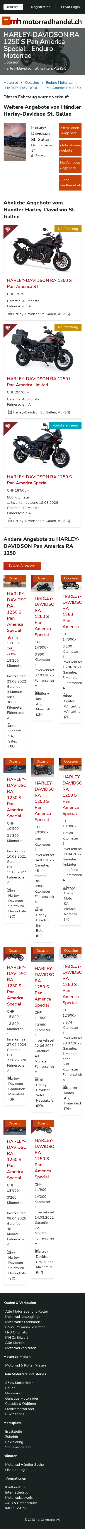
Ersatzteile (13, 1431)
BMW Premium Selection (25, 1327)
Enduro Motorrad (59, 82)
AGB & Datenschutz (21, 1503)
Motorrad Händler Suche (24, 1464)
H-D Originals (16, 1332)
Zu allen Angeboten (22, 566)
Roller (10, 1388)
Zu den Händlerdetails (70, 183)
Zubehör (11, 1436)
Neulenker (13, 1393)
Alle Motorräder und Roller (26, 1311)
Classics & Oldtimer (20, 1403)
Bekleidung (14, 1442)
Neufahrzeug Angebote (70, 165)
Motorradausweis (19, 1497)
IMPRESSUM (15, 1508)
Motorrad (10, 82)
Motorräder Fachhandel (23, 1322)
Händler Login (16, 1469)
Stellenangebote (18, 1447)
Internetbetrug (16, 1492)
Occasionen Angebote (70, 130)
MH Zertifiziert (16, 1337)
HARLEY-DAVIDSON (22, 87)
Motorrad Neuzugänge (22, 1316)
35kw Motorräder (19, 1382)
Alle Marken (15, 1342)
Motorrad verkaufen (20, 1348)
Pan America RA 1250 (63, 87)
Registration (40, 7)
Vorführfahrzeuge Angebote (70, 148)
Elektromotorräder (19, 1409)
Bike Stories (14, 1414)
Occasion (32, 82)
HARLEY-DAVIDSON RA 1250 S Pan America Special (39, 480)
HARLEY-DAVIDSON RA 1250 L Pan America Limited (39, 382)
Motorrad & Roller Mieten (25, 1365)
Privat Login (70, 7)
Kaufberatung (15, 1487)
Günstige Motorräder (21, 1398)
